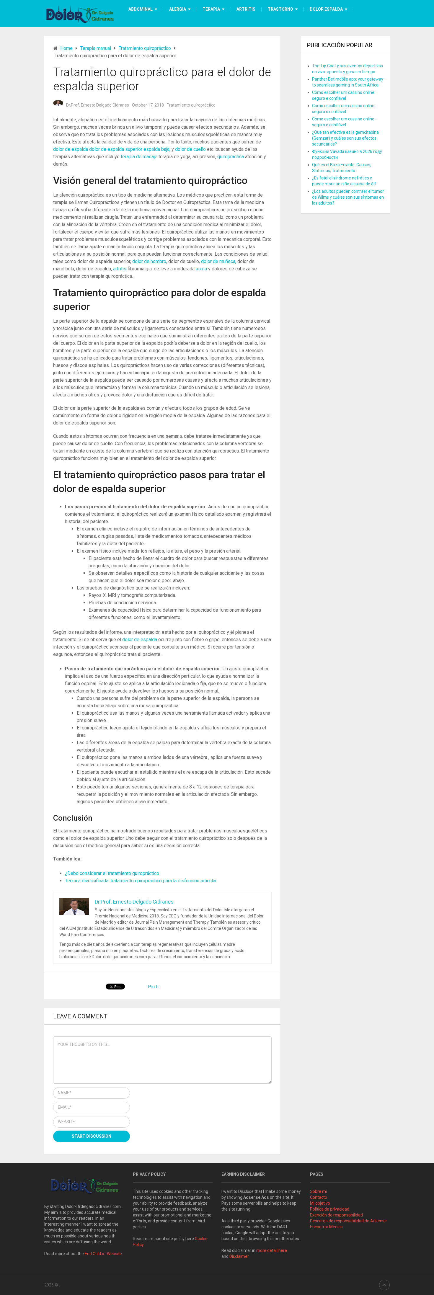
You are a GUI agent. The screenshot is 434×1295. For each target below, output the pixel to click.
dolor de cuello (191, 149)
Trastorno (280, 9)
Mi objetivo (320, 1203)
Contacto (318, 1197)
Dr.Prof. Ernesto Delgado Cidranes (97, 105)
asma (202, 269)
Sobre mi (318, 1191)
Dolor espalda (326, 9)
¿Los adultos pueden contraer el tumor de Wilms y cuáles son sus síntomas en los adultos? (348, 197)
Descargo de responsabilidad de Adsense (348, 1221)
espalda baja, (157, 149)
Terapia (211, 9)
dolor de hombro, (150, 261)
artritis (120, 269)
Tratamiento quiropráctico (191, 105)
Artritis (245, 9)
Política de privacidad (329, 1209)
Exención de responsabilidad (336, 1215)
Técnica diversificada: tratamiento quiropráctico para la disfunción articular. (141, 881)
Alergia (177, 9)
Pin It (153, 986)
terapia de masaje (140, 156)
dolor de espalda (71, 149)
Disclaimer (239, 1256)
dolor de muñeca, (219, 261)
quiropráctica (231, 156)
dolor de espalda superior (116, 149)
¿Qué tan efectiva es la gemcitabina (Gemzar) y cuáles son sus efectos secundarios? (345, 138)
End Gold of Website (103, 1253)
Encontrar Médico (326, 1226)
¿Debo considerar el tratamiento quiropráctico (112, 873)
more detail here (271, 1250)
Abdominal (140, 9)
